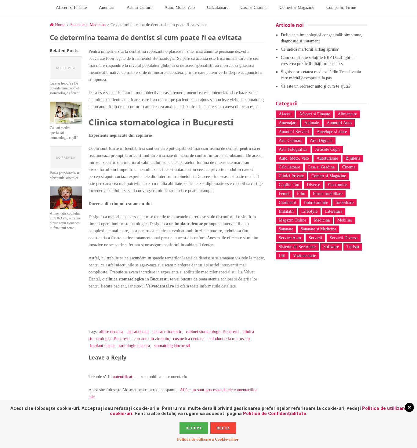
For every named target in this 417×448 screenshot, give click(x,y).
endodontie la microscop (229, 338)
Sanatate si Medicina (88, 25)
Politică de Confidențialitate (274, 413)
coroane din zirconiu (151, 338)
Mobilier (344, 220)
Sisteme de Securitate (297, 246)
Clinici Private (291, 176)
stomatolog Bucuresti (172, 345)
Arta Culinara (290, 140)
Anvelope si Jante (332, 131)
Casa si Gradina (254, 7)
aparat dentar (138, 331)
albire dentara (111, 331)
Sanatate (286, 229)
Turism (352, 246)
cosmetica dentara (188, 338)
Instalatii (286, 211)
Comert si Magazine (297, 7)
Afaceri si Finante (71, 7)
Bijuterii (353, 158)
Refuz (223, 428)
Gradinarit (287, 202)
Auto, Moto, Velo (180, 7)
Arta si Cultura (139, 7)
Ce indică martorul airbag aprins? (310, 49)
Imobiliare (344, 202)
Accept (194, 428)
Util (282, 255)
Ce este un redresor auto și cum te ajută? (315, 86)
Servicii (315, 238)
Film (301, 193)
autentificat (122, 376)
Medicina (322, 220)
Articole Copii (327, 149)
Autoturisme (327, 158)
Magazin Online (292, 220)
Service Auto (290, 238)
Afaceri (285, 114)
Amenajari (288, 123)
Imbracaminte (316, 202)
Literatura (333, 211)
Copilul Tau (289, 184)
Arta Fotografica (293, 149)
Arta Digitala (321, 140)
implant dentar (102, 345)
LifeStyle (309, 211)
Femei (284, 193)
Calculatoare (217, 7)
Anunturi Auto (339, 123)
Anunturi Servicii (294, 131)
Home (59, 25)
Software (331, 246)
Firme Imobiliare (328, 193)
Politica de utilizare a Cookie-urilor (208, 439)
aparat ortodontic (167, 331)
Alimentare (347, 114)
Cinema (348, 167)
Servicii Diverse (343, 238)
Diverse (313, 184)
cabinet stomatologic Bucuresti (212, 331)
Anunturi (106, 7)
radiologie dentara (134, 345)
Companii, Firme (341, 7)
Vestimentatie (304, 255)
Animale (311, 123)
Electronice (337, 184)
